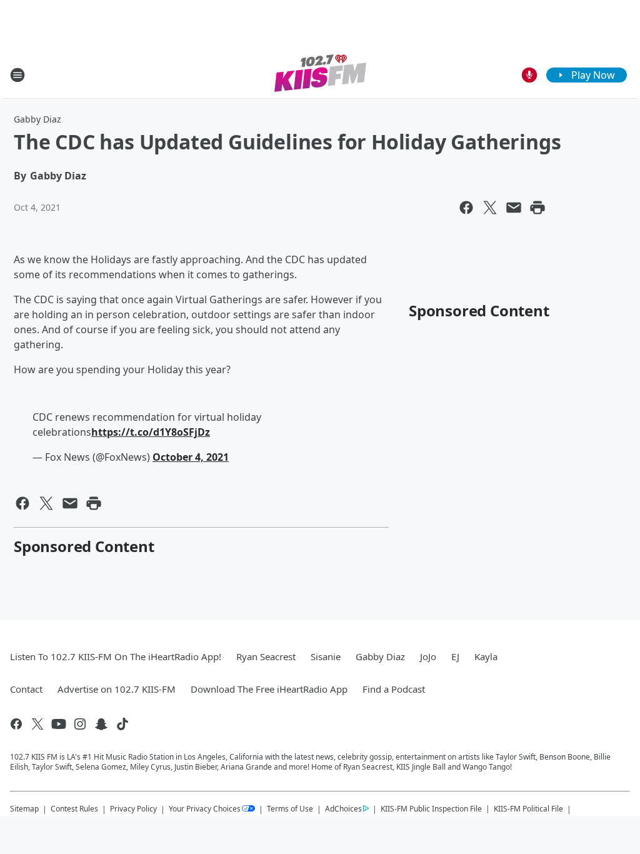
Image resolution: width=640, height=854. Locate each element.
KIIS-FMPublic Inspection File (431, 808)
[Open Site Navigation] (17, 75)
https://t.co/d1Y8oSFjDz (150, 432)
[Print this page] (537, 207)
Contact (26, 689)
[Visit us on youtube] (58, 723)
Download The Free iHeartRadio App (269, 689)
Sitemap (24, 808)
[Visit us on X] (37, 723)
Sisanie (326, 656)
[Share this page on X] (490, 207)
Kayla (486, 656)
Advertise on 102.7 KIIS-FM (117, 689)
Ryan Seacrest (266, 656)
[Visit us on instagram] (80, 723)
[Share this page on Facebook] (466, 207)
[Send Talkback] (529, 75)
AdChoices (343, 808)
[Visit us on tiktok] (122, 723)
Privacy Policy (133, 808)
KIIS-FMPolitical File (528, 808)
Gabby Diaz (37, 119)
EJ (455, 656)
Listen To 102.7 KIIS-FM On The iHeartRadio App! (115, 656)
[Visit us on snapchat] (101, 723)
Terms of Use (290, 808)
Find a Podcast (393, 689)
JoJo (428, 656)
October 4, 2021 (190, 457)
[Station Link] (320, 74)
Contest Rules (74, 808)
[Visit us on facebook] (16, 723)
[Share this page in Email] (513, 207)
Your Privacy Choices (205, 808)
